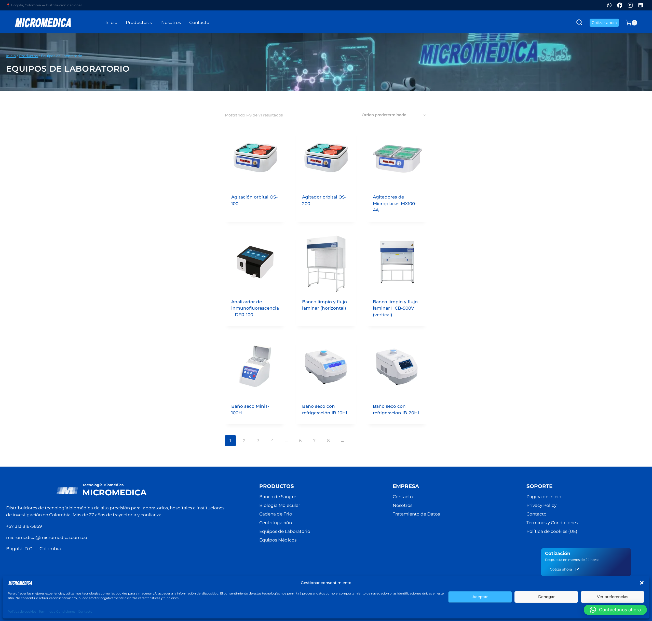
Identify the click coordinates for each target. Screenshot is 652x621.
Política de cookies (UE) (551, 531)
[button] (641, 582)
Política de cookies (22, 611)
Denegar (546, 596)
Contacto (85, 611)
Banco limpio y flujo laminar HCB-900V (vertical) (395, 308)
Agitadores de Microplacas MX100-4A (395, 203)
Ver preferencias (612, 596)
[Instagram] (630, 5)
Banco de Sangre (277, 496)
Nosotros (171, 22)
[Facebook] (620, 5)
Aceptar (480, 596)
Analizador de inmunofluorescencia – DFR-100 (255, 308)
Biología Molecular (279, 505)
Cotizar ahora (604, 22)
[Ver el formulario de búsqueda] (579, 22)
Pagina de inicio (543, 496)
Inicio (111, 22)
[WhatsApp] (609, 5)
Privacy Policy (541, 505)
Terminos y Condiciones (57, 611)
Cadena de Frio (275, 514)
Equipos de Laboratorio (284, 531)
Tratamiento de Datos (416, 514)
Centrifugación (275, 522)
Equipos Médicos (277, 540)
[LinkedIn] (640, 5)
